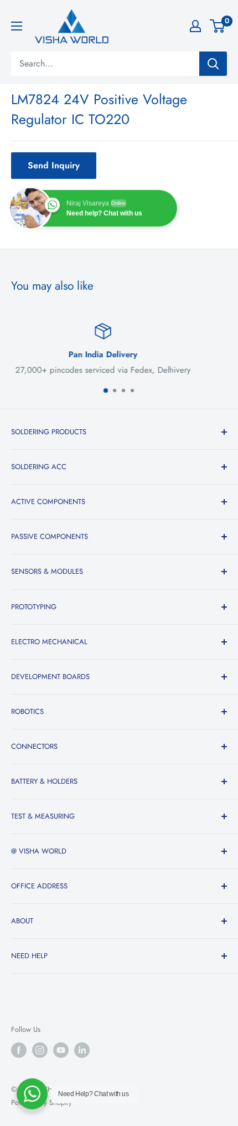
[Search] (213, 64)
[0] (218, 26)
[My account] (195, 26)
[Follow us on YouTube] (61, 1050)
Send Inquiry (54, 165)
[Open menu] (16, 26)
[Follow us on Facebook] (19, 1050)
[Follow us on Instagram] (40, 1050)
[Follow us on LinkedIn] (82, 1050)
